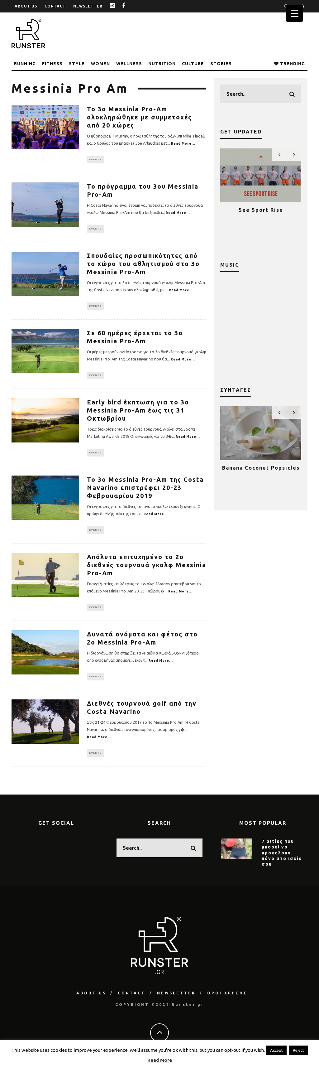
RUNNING (25, 63)
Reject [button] (298, 1050)
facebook (128, 6)
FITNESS (52, 63)
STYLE (77, 63)
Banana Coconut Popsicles (261, 468)
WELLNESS (129, 63)
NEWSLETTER (87, 6)
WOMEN (100, 63)
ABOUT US (26, 6)
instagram (117, 6)
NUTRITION (162, 63)
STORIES (221, 63)
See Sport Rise (261, 210)
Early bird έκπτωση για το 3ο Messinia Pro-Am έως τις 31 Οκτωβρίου (138, 410)
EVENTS (95, 159)
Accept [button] (276, 1050)
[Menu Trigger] (294, 13)
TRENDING (292, 63)
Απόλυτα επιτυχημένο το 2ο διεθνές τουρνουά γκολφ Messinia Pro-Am (146, 565)
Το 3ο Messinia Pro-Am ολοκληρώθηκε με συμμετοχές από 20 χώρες (139, 117)
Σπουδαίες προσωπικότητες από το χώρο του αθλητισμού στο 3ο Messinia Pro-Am (143, 263)
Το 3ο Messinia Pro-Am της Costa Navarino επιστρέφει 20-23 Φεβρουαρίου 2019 (145, 487)
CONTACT (55, 6)
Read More (159, 1060)
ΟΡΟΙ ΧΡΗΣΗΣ (227, 993)
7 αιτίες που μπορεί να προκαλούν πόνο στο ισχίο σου (282, 853)
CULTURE (193, 63)
